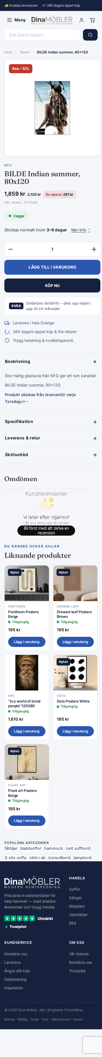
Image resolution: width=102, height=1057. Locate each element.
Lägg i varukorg (26, 642)
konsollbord (59, 857)
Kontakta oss (15, 953)
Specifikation (51, 421)
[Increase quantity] (94, 249)
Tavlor (25, 52)
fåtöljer (11, 848)
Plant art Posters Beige (22, 793)
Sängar (75, 897)
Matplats (77, 906)
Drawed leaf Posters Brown (74, 614)
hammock (53, 848)
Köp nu (52, 285)
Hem (8, 52)
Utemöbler (78, 914)
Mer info (81, 230)
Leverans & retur (51, 438)
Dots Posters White (73, 701)
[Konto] (81, 20)
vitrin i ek (37, 857)
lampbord (82, 857)
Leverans (12, 962)
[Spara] (41, 574)
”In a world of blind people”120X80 (24, 703)
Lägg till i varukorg (52, 267)
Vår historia (79, 953)
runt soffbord (78, 848)
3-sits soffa (15, 857)
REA (72, 923)
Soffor (74, 889)
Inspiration (13, 987)
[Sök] (90, 35)
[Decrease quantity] (11, 249)
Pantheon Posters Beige (23, 614)
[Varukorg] (92, 20)
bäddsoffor (30, 848)
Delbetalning (15, 979)
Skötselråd (51, 454)
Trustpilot (77, 970)
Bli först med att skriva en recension (46, 530)
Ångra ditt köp (17, 970)
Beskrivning (51, 361)
